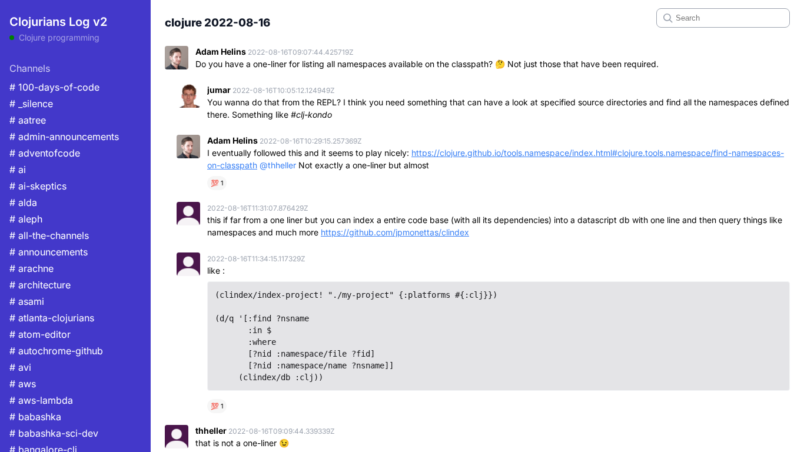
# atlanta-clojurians (51, 318)
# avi (20, 367)
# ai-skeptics (38, 186)
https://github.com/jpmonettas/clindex (395, 232)
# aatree (27, 120)
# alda (23, 202)
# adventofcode (44, 153)
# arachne (31, 268)
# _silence (31, 103)
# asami (26, 301)
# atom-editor (40, 334)
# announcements (48, 252)
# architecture (40, 285)
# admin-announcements (64, 136)
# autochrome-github (56, 351)
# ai (17, 169)
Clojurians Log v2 (58, 22)
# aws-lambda (41, 400)
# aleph (25, 219)
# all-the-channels (49, 235)
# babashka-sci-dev (53, 433)
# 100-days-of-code (54, 87)
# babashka (35, 417)
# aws (22, 384)
